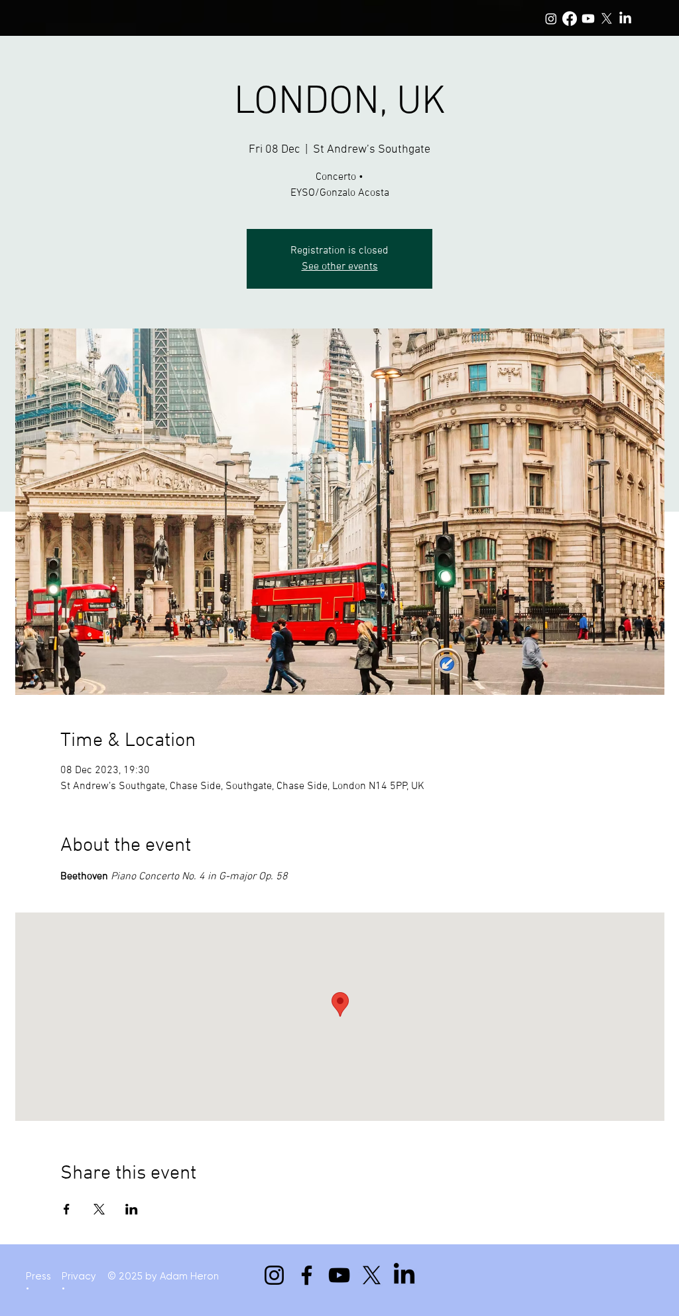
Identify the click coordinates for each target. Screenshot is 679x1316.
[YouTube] (339, 1275)
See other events (340, 266)
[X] (606, 18)
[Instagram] (551, 18)
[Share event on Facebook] (66, 1209)
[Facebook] (569, 18)
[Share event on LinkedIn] (131, 1209)
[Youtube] (588, 18)
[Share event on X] (99, 1209)
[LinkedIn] (625, 18)
